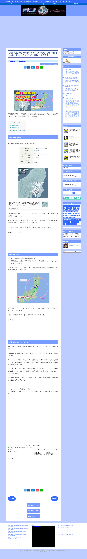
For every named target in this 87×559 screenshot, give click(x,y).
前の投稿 (54, 498)
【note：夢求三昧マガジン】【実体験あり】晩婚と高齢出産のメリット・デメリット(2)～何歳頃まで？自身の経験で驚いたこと (72, 89)
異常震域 (43, 64)
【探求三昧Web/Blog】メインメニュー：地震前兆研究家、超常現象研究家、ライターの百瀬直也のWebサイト (24, 1)
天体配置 (68, 209)
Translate (72, 53)
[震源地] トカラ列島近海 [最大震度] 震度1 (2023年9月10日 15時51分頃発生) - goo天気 (18, 538)
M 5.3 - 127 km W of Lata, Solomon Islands (65, 527)
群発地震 (72, 217)
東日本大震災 (73, 213)
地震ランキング (50, 454)
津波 (68, 211)
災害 (69, 213)
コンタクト (65, 1)
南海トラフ (70, 207)
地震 (78, 205)
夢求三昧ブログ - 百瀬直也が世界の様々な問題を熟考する (72, 86)
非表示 (18, 122)
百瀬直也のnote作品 (68, 69)
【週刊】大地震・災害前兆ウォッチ (69, 215)
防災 (70, 211)
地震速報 (72, 209)
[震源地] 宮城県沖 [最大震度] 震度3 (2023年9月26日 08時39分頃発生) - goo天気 (18, 529)
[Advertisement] (35, 25)
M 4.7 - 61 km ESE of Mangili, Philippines (65, 534)
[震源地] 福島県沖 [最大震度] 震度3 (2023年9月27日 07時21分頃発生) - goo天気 (18, 526)
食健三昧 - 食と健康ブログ (69, 98)
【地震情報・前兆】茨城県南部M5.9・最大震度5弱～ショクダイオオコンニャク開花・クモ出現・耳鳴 (72, 81)
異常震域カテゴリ (33, 505)
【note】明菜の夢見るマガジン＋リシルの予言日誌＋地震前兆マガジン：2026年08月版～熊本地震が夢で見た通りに (74, 130)
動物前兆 (55, 64)
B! (33, 67)
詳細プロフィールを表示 (74, 245)
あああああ (66, 95)
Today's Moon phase (37, 526)
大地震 (54, 3)
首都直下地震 (66, 213)
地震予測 (68, 205)
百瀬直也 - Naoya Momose (75, 244)
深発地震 (49, 64)
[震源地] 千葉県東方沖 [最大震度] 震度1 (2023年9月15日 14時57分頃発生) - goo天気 (18, 532)
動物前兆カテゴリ (33, 516)
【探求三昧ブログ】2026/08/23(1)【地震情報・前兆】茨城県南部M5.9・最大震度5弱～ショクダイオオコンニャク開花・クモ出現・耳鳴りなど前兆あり (72, 73)
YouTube (77, 215)
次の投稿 (11, 498)
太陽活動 (68, 217)
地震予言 (65, 209)
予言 (64, 207)
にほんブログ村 (13, 451)
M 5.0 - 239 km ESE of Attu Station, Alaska (65, 525)
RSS (69, 1)
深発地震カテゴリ (33, 510)
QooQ (46, 551)
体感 (66, 207)
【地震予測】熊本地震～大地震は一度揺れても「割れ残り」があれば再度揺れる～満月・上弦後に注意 (74, 157)
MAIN (11, 3)
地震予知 (72, 205)
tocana (78, 213)
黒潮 (73, 211)
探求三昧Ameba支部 (48, 1)
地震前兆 (65, 205)
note (76, 205)
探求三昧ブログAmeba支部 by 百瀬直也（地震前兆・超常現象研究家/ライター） (71, 78)
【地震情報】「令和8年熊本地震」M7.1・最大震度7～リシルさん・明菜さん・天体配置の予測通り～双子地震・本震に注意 (74, 144)
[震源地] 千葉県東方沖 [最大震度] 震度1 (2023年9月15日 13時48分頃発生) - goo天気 (18, 535)
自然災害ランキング (39, 454)
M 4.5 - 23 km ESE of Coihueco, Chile (64, 532)
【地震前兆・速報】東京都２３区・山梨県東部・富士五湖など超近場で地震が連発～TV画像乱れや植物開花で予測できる (74, 151)
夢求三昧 (59, 1)
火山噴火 (74, 207)
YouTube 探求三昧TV (68, 93)
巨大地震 (76, 209)
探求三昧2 (55, 1)
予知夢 (78, 207)
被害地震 (65, 217)
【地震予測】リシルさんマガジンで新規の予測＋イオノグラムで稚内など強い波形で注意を (74, 137)
